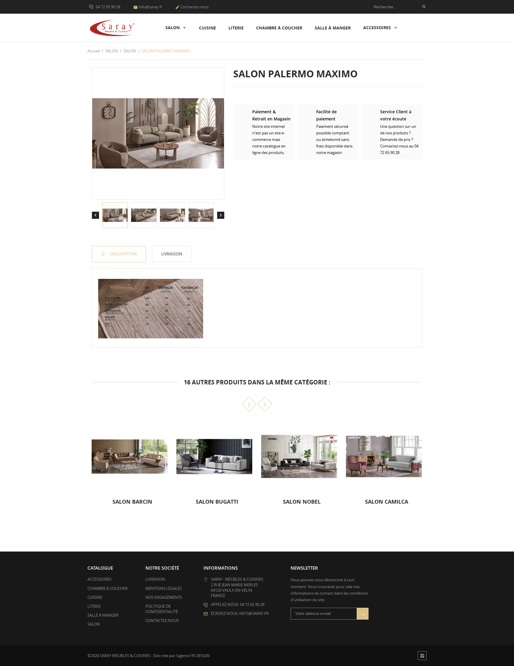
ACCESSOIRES (377, 27)
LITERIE (236, 28)
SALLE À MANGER (333, 28)
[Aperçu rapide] (161, 505)
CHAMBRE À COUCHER (279, 28)
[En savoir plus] (89, 505)
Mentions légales (163, 588)
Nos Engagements (163, 597)
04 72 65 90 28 (107, 7)
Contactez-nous (192, 7)
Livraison (171, 254)
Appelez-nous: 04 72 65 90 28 (237, 604)
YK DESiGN (200, 655)
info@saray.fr (147, 7)
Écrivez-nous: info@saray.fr (240, 613)
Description (123, 254)
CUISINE (207, 28)
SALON (173, 27)
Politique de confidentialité (161, 609)
